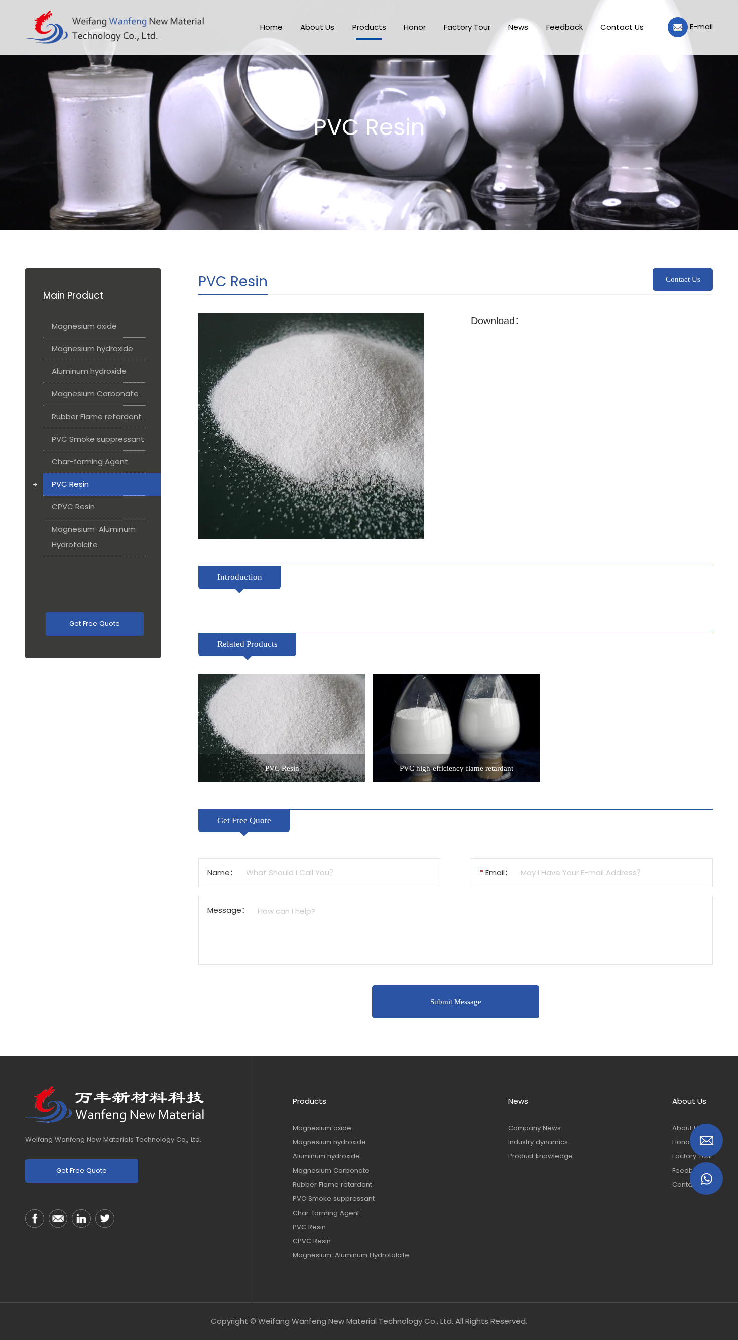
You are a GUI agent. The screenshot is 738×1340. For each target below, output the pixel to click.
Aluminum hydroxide (89, 371)
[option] (282, 728)
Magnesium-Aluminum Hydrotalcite (94, 537)
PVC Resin (70, 484)
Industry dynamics (538, 1142)
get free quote (94, 624)
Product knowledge (540, 1156)
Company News (534, 1128)
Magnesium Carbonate (95, 394)
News (518, 1101)
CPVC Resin (73, 507)
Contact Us (683, 279)
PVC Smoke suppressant (98, 439)
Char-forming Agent (90, 462)
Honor (682, 1142)
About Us (689, 1101)
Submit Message (455, 1002)
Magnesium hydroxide (92, 349)
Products (309, 1101)
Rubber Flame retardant (97, 417)
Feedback (688, 1170)
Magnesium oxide (84, 326)
